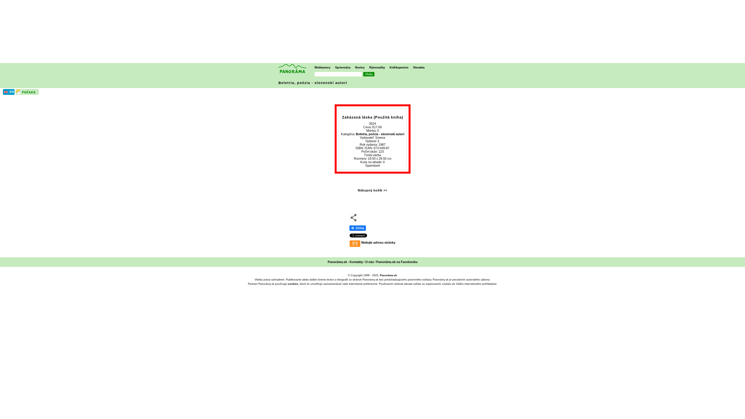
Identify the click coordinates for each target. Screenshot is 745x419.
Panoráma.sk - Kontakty (345, 262)
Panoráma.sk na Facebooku (397, 262)
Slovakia (418, 67)
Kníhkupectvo (399, 67)
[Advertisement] (373, 32)
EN (12, 91)
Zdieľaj (360, 228)
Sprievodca (342, 67)
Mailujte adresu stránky (378, 242)
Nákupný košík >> (372, 190)
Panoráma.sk (388, 275)
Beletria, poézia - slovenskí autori (312, 83)
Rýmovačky (377, 67)
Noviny (360, 67)
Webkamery (322, 67)
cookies (293, 283)
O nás (369, 262)
